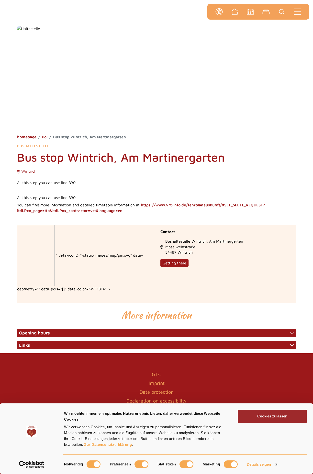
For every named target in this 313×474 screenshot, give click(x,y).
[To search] (282, 12)
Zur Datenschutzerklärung (108, 444)
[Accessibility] (219, 12)
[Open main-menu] (297, 12)
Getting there (174, 263)
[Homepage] (235, 12)
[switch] (141, 464)
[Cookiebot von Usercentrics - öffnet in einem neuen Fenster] (31, 464)
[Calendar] (250, 12)
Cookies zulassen (272, 416)
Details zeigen (259, 464)
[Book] (266, 12)
